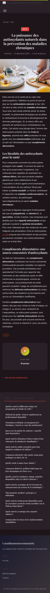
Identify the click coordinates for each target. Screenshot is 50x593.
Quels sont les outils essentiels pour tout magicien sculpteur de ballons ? (22, 448)
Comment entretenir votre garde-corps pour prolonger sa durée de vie (24, 456)
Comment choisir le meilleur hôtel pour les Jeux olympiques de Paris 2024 (23, 469)
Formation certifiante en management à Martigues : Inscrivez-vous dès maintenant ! (24, 423)
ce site (5, 234)
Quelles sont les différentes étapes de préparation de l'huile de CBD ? (21, 407)
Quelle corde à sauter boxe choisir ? (20, 463)
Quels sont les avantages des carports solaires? (21, 512)
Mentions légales (9, 573)
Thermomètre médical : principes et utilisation (20, 494)
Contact (5, 578)
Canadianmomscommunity (22, 2)
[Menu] (4, 11)
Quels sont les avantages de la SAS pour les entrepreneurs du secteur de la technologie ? (24, 485)
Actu (12, 22)
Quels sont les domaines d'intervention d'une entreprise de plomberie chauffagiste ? (24, 439)
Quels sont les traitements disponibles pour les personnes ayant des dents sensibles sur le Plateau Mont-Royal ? (24, 503)
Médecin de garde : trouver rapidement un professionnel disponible (23, 415)
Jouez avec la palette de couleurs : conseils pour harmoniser (23, 431)
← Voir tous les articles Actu (14, 378)
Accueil (5, 22)
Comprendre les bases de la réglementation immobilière (24, 520)
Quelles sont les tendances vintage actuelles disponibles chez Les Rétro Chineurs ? (24, 477)
